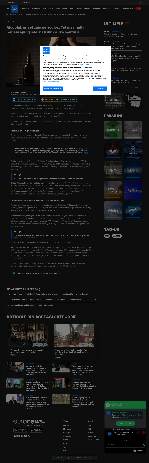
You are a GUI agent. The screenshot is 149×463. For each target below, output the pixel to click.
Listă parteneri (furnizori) (51, 81)
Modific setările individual (53, 88)
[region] (75, 70)
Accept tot (100, 88)
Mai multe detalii (83, 64)
